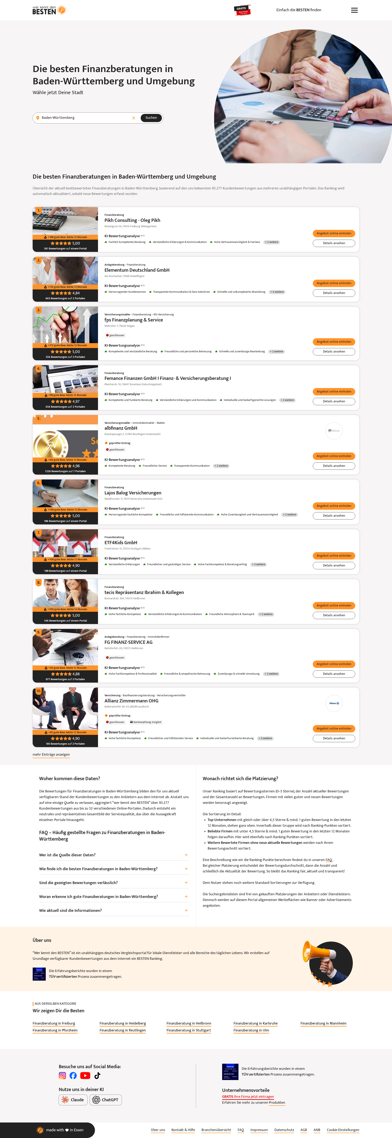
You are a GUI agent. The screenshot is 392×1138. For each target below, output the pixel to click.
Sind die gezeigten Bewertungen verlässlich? (113, 882)
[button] (334, 233)
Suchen (151, 118)
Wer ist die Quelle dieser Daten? (113, 855)
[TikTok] (97, 1075)
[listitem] (54, 1024)
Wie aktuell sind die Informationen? (113, 910)
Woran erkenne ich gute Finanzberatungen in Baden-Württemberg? (113, 896)
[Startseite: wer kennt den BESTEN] (49, 10)
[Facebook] (73, 1075)
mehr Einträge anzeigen (51, 755)
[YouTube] (85, 1075)
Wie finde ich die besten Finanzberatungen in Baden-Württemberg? (113, 869)
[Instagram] (62, 1075)
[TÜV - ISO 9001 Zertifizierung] (39, 974)
